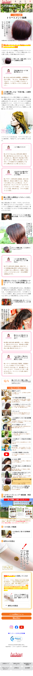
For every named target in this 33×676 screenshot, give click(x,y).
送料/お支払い (16, 664)
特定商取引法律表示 (27, 664)
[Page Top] (31, 672)
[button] (16, 639)
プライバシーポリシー (5, 668)
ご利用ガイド (5, 663)
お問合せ (16, 668)
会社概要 (27, 668)
